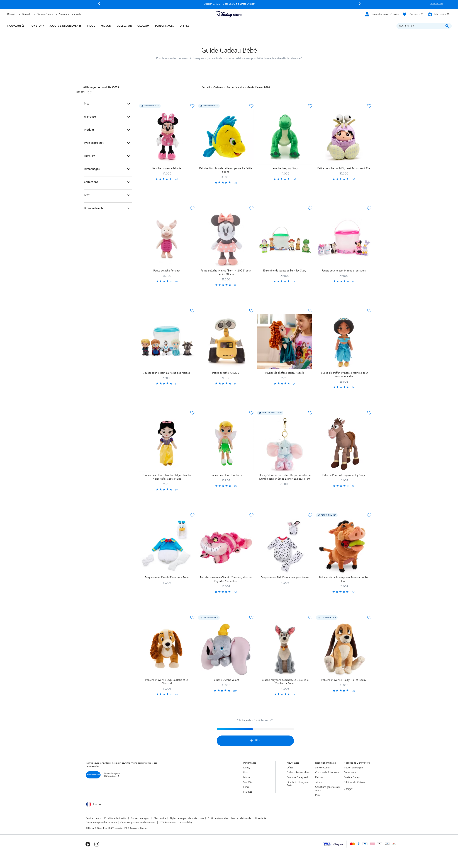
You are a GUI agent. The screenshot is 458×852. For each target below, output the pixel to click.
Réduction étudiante (325, 762)
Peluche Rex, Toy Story (285, 168)
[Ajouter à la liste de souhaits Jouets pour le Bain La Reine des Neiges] (192, 311)
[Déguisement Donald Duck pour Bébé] (166, 546)
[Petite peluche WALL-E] (226, 342)
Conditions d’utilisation (115, 818)
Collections (91, 182)
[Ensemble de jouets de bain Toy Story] (285, 239)
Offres (290, 767)
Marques (247, 791)
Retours (319, 777)
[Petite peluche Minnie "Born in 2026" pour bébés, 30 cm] (226, 239)
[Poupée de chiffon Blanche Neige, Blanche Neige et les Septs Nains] (166, 444)
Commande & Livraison (327, 772)
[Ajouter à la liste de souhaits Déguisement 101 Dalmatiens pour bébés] (310, 515)
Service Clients (45, 14)
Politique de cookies (218, 818)
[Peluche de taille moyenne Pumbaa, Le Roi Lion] (343, 546)
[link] (166, 179)
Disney (246, 767)
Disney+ (11, 14)
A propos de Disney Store (357, 762)
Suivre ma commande (70, 14)
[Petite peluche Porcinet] (166, 239)
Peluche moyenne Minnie (166, 168)
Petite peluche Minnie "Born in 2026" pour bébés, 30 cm (226, 272)
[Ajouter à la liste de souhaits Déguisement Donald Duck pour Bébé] (192, 515)
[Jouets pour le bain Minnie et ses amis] (343, 239)
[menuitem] (15, 26)
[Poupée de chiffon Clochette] (226, 444)
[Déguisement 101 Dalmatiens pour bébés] (285, 546)
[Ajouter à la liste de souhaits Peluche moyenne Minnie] (192, 106)
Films (246, 786)
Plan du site (160, 818)
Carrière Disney (352, 777)
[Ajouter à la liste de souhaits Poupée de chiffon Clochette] (251, 413)
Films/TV (89, 156)
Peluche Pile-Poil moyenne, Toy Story (343, 475)
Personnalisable (94, 208)
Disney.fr (26, 14)
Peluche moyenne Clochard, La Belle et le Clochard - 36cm (285, 681)
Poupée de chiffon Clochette (225, 475)
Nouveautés (293, 762)
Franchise (90, 116)
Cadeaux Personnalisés (298, 772)
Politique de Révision (354, 782)
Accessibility (186, 822)
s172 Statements (168, 822)
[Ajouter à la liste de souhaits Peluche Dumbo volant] (251, 617)
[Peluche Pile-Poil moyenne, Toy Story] (343, 444)
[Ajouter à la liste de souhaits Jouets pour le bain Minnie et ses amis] (369, 208)
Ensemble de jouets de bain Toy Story (284, 270)
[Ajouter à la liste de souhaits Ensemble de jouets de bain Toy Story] (310, 208)
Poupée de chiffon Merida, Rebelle (284, 373)
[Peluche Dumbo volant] (226, 648)
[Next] (359, 3)
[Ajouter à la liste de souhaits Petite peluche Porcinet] (192, 208)
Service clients (93, 818)
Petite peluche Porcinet (166, 270)
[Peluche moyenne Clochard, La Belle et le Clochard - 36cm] (285, 648)
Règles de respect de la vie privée (186, 818)
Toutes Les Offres (436, 4)
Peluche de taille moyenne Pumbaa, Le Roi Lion (343, 579)
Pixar (245, 772)
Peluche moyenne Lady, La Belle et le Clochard (166, 681)
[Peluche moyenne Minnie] (166, 137)
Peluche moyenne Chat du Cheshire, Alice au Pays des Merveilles (226, 579)
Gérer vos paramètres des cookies (137, 822)
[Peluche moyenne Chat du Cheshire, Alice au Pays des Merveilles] (226, 546)
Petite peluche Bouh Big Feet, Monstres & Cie (343, 168)
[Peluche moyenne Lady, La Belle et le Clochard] (166, 648)
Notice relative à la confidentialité (248, 818)
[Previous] (99, 3)
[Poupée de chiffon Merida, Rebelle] (285, 342)
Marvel (246, 777)
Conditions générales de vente (101, 822)
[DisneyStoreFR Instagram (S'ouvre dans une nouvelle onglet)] (96, 844)
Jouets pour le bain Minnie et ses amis (344, 270)
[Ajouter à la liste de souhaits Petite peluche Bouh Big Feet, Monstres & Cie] (369, 106)
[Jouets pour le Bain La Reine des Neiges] (166, 342)
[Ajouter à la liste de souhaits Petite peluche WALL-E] (251, 311)
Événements (350, 772)
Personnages (92, 169)
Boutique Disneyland (297, 777)
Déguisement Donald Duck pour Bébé (167, 577)
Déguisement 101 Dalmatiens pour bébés (285, 577)
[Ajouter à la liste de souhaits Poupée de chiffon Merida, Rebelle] (310, 311)
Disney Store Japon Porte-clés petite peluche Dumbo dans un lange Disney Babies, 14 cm (285, 477)
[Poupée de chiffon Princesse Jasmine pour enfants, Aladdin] (343, 342)
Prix (86, 103)
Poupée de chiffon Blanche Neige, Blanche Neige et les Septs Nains (166, 477)
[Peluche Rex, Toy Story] (285, 137)
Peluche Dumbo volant (226, 680)
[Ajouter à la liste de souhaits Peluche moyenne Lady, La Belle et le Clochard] (192, 617)
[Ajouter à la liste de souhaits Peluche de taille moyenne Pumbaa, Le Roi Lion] (369, 515)
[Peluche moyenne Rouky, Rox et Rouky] (343, 648)
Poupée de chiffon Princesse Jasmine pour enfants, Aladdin (344, 374)
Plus (258, 740)
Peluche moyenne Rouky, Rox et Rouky (343, 680)
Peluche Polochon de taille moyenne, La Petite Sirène (225, 170)
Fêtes (87, 195)
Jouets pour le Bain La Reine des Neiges (166, 373)
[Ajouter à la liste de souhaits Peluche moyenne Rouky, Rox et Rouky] (369, 617)
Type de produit (94, 143)
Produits (89, 130)
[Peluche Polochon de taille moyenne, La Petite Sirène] (226, 137)
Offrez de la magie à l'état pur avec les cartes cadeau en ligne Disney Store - (229, 3)
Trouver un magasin (353, 767)
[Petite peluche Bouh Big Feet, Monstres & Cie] (343, 137)
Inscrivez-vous (93, 774)
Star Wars (248, 782)
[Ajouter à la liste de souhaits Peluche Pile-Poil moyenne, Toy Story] (369, 413)
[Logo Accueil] (229, 14)
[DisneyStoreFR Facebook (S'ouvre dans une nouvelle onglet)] (88, 844)
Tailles (318, 782)
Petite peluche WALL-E (225, 373)
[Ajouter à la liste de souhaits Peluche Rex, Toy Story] (310, 106)
